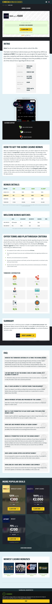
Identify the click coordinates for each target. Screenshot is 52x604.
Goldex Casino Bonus (43, 575)
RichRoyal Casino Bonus (8, 575)
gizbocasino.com (26, 98)
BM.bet (13, 519)
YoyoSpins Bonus (20, 574)
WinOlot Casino (16, 489)
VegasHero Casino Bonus (31, 575)
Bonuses (6, 5)
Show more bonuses (26, 548)
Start (3, 5)
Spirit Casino (39, 489)
